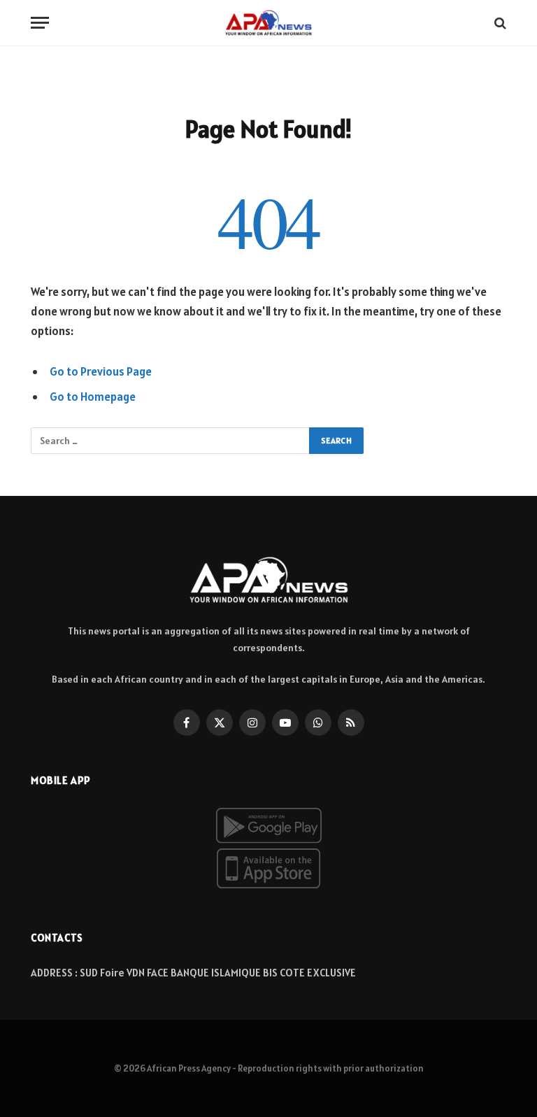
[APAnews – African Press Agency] (268, 22)
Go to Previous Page (101, 371)
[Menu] (40, 22)
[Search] (499, 22)
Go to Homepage (93, 396)
